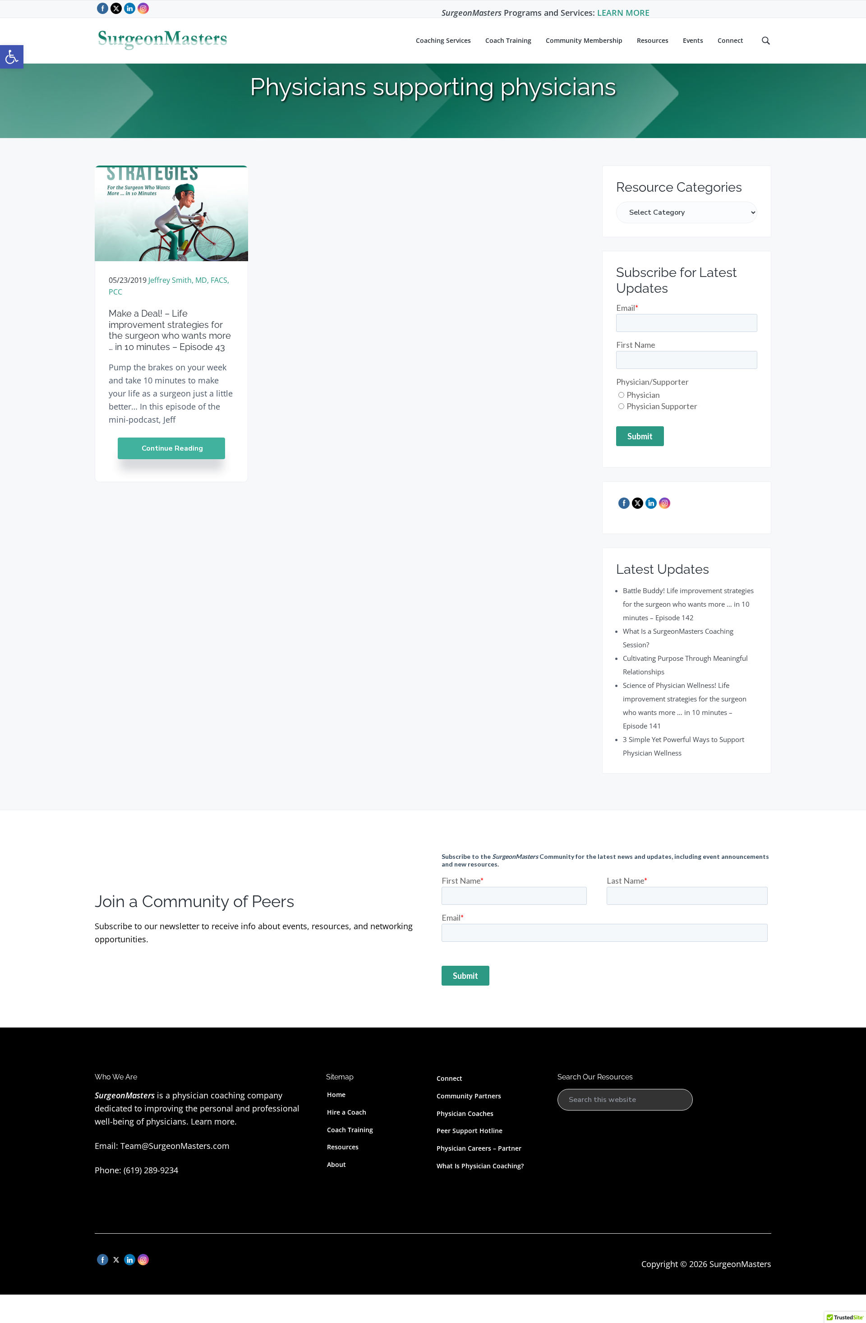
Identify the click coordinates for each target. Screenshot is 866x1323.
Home (336, 1094)
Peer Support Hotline (469, 1130)
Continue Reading (172, 448)
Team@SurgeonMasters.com (175, 1145)
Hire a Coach (346, 1112)
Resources (343, 1147)
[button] (11, 57)
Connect (449, 1078)
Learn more (213, 1121)
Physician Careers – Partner (479, 1148)
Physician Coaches (465, 1113)
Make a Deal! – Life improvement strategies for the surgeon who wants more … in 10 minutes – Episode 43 (170, 330)
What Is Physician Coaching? (480, 1166)
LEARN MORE (623, 12)
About (336, 1164)
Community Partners (469, 1096)
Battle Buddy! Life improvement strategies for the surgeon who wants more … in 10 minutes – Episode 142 (688, 604)
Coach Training (350, 1129)
